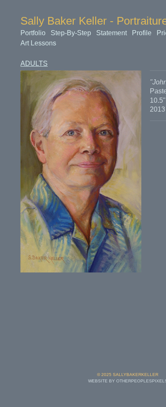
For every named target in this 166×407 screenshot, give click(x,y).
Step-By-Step (72, 33)
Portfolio (33, 33)
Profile (143, 33)
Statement (112, 33)
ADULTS (32, 63)
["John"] (80, 171)
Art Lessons (38, 43)
